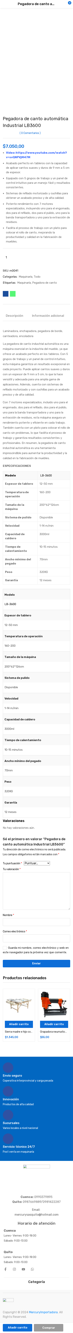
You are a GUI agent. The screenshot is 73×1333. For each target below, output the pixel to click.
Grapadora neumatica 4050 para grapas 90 (54, 1031)
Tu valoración (12, 869)
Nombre (8, 915)
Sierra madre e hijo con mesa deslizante (19, 1031)
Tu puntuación (12, 863)
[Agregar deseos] (29, 994)
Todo (37, 276)
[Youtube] (23, 1269)
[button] (62, 4)
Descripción (14, 315)
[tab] (16, 316)
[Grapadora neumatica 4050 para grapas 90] (54, 1005)
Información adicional (48, 315)
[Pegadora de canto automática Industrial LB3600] (5, 294)
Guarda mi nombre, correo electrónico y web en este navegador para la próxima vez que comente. (36, 950)
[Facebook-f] (5, 1269)
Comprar (48, 1327)
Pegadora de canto (44, 282)
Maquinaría (25, 276)
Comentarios (30, 133)
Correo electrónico (15, 931)
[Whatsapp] (32, 1269)
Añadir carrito (17, 1327)
